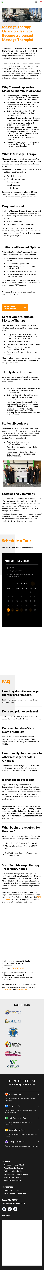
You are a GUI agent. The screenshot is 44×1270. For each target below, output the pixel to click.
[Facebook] (4, 1209)
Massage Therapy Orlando (14, 1165)
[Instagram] (10, 1209)
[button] (36, 2)
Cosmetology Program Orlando (16, 1174)
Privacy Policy (21, 989)
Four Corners (14, 510)
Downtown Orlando (11, 1191)
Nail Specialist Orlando (13, 1171)
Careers (6, 1161)
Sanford (27, 503)
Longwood (31, 506)
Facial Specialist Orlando (13, 1168)
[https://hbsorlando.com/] (3, 2)
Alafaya (5, 510)
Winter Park (14, 508)
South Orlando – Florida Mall (15, 1194)
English (41, 2)
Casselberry (13, 506)
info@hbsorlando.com (14, 1203)
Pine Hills (23, 508)
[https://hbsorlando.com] (22, 1083)
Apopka (5, 508)
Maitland (22, 506)
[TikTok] (15, 1209)
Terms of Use (7, 989)
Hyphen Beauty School (28, 51)
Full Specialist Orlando (12, 1177)
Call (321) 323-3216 (10, 1200)
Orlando (13, 503)
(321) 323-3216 (17, 968)
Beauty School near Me (13, 1180)
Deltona (20, 503)
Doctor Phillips (33, 508)
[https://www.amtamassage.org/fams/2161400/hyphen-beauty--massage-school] (13, 1021)
